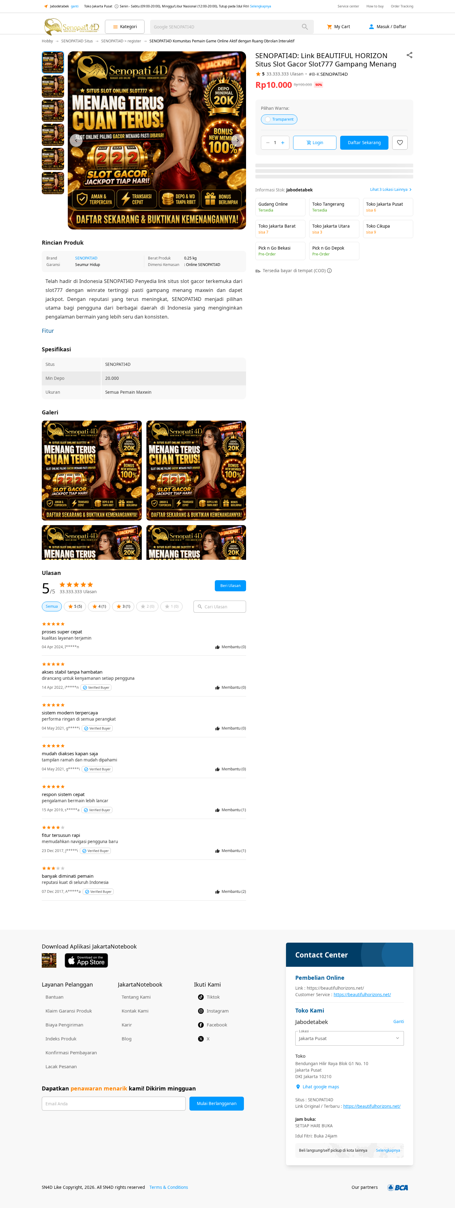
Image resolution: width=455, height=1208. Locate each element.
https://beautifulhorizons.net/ (362, 994)
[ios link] (86, 960)
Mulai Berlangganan (216, 1103)
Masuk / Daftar (391, 26)
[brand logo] (71, 27)
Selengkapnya (260, 6)
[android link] (49, 960)
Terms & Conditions (169, 1187)
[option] (53, 62)
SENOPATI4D (86, 258)
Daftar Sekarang (364, 142)
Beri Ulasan (230, 585)
